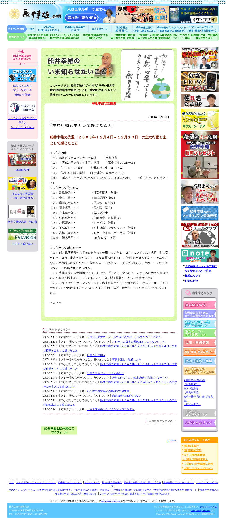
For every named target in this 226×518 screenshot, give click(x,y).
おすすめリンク (100, 28)
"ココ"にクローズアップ (203, 28)
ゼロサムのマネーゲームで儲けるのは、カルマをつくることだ (124, 337)
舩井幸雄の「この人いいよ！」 (178, 482)
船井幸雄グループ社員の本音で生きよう (204, 37)
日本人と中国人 (96, 355)
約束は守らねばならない (126, 395)
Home (21, 28)
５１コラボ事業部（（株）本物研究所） (22, 196)
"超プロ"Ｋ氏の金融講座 (28, 37)
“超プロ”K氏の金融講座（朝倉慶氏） (93, 490)
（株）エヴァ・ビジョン (198, 468)
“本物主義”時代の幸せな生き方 (123, 37)
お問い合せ (191, 280)
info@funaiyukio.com (110, 501)
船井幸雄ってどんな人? (75, 28)
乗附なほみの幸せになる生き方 (154, 37)
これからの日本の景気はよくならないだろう (138, 341)
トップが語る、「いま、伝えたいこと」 (36, 482)
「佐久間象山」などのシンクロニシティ (111, 409)
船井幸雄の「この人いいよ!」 (171, 28)
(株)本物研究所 (193, 450)
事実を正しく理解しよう (126, 359)
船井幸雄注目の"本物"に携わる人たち (144, 28)
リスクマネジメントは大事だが (105, 373)
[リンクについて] (208, 506)
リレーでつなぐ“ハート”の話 (113, 493)
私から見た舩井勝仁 (122, 28)
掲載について (193, 275)
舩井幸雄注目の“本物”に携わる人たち (142, 482)
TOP (11, 482)
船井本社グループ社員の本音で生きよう (150, 493)
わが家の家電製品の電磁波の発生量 (108, 391)
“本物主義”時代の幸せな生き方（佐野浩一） (175, 490)
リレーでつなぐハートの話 (181, 37)
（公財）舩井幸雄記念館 (198, 463)
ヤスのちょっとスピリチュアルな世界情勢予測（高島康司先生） (41, 490)
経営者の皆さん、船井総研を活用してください (140, 377)
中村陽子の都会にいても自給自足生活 (95, 37)
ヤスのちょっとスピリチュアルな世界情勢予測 (65, 37)
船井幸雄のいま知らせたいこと (49, 28)
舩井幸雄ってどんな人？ (70, 482)
